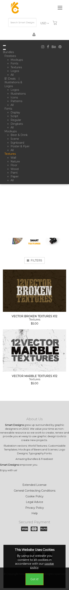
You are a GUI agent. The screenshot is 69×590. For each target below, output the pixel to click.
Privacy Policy (34, 507)
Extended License (34, 485)
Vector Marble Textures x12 (34, 376)
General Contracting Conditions (34, 490)
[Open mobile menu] (4, 45)
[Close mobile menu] (4, 49)
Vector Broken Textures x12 (34, 316)
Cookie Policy (34, 496)
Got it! (34, 579)
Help (34, 513)
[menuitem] (9, 52)
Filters (35, 260)
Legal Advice (34, 502)
